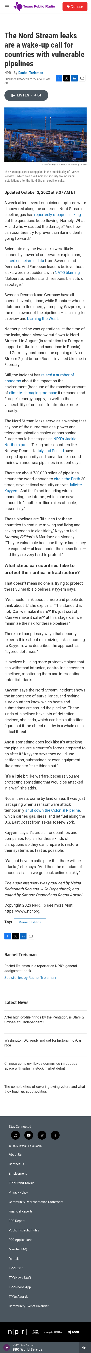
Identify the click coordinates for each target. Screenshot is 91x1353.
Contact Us (16, 1164)
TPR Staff (16, 1268)
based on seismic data (24, 260)
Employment (18, 1173)
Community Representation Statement (36, 1202)
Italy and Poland (50, 450)
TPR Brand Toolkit (21, 1183)
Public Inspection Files (24, 1230)
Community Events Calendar (29, 1306)
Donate (77, 7)
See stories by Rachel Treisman (30, 977)
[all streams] (85, 1347)
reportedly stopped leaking (57, 214)
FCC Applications (20, 1240)
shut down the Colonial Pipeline (52, 810)
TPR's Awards (18, 1296)
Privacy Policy (18, 1192)
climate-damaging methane (33, 392)
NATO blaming (67, 272)
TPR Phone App (20, 1287)
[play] (6, 1347)
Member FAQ (18, 1249)
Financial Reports (21, 1211)
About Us (15, 1154)
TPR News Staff (20, 1277)
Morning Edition (30, 922)
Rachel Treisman (30, 72)
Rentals (14, 1259)
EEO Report (17, 1221)
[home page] (34, 6)
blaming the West (42, 318)
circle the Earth (67, 479)
